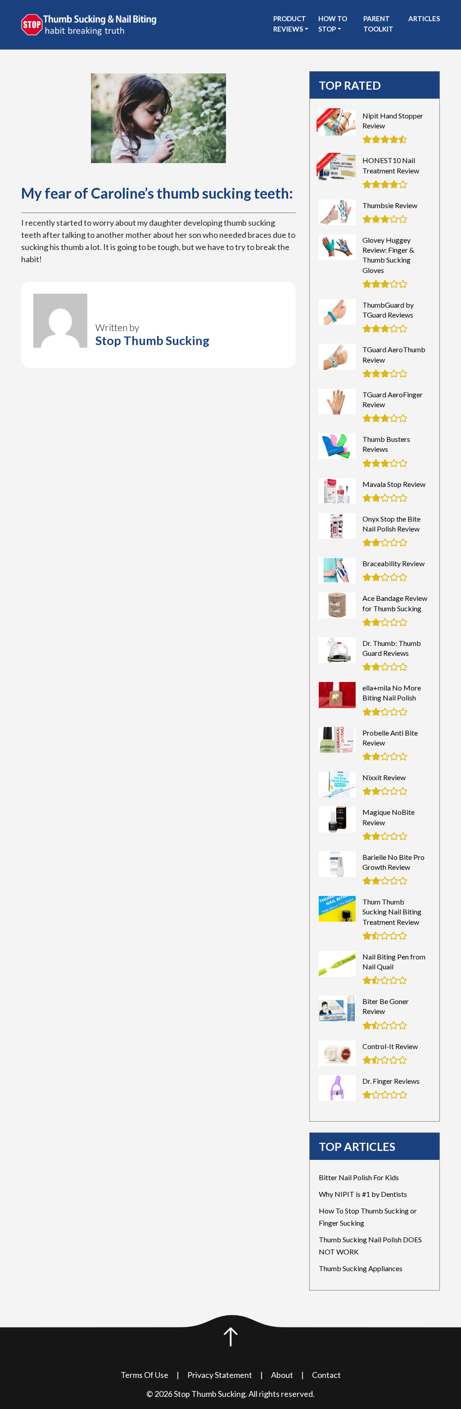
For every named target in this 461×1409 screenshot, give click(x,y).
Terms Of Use (144, 1375)
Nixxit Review (384, 777)
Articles (424, 18)
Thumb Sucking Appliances (360, 1268)
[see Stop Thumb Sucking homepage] (88, 24)
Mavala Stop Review (393, 484)
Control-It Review (390, 1046)
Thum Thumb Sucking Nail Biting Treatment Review (391, 911)
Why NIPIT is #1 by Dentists (363, 1194)
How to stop (332, 23)
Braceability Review (393, 563)
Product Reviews (289, 23)
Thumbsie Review (389, 205)
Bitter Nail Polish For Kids (359, 1177)
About (282, 1375)
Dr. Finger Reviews (391, 1081)
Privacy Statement (219, 1375)
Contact (326, 1375)
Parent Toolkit (378, 23)
